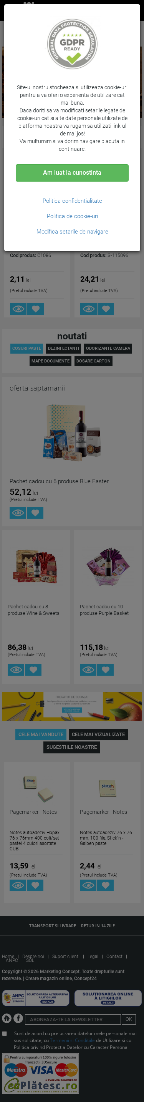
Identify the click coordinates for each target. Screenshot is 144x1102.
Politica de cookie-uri (72, 216)
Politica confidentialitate (72, 200)
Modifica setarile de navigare (72, 231)
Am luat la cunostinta (72, 172)
